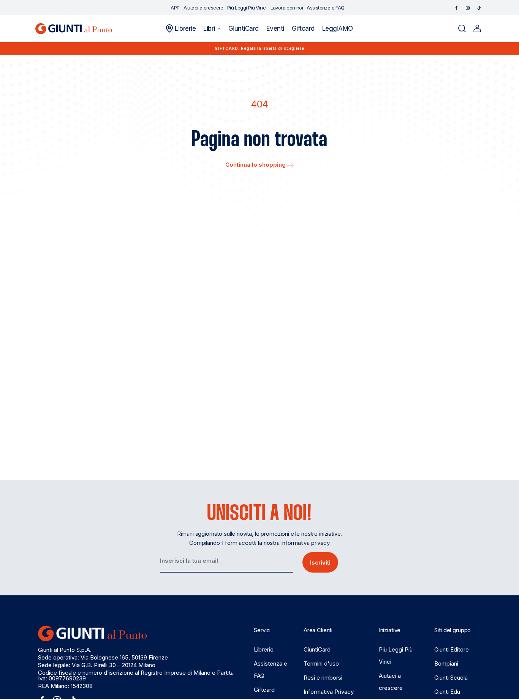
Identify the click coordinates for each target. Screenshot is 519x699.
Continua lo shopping (256, 164)
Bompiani (446, 663)
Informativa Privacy (329, 691)
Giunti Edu (447, 691)
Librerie (264, 649)
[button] (211, 28)
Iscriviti (320, 562)
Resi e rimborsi (323, 677)
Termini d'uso (321, 663)
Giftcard (264, 689)
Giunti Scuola (451, 677)
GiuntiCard (317, 649)
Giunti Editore (451, 649)
